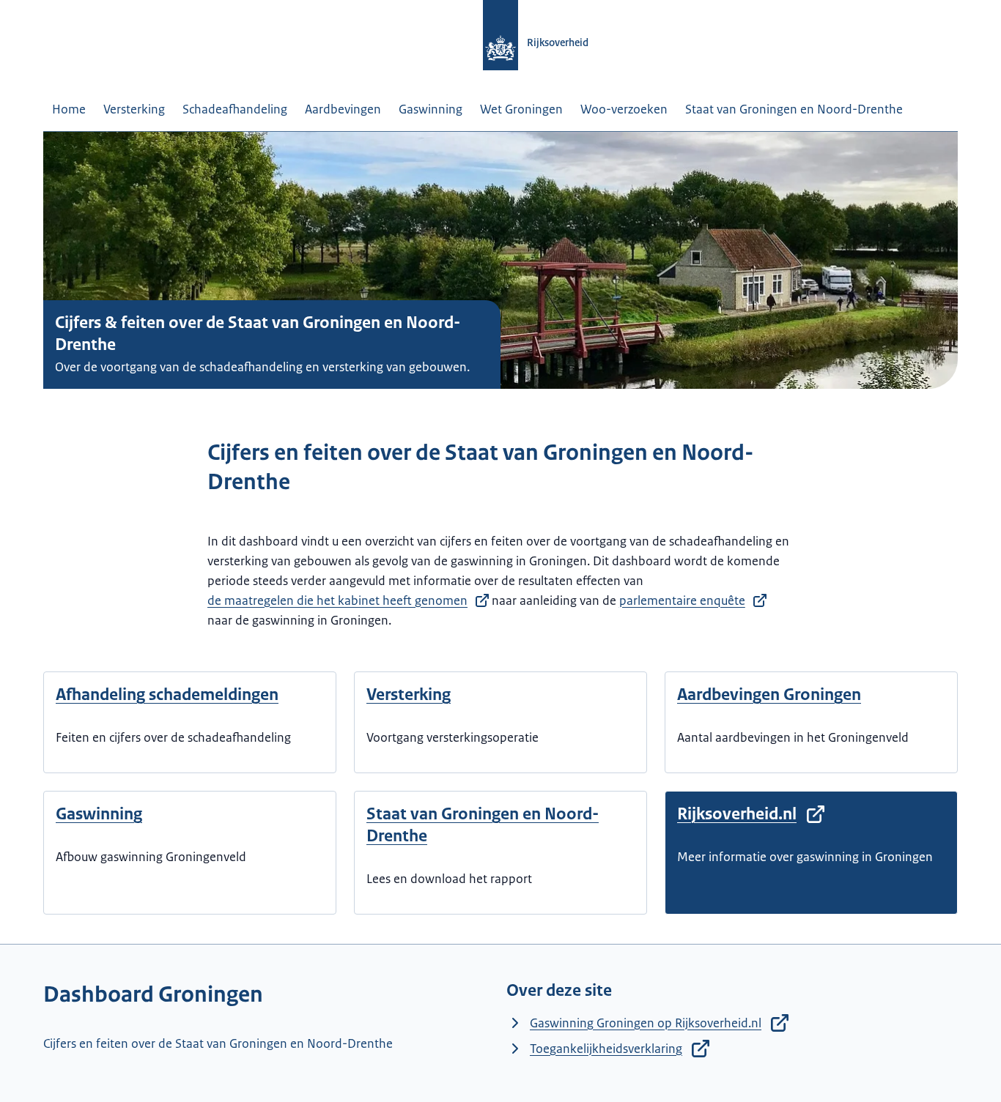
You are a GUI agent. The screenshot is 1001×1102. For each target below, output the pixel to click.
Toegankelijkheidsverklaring (606, 1048)
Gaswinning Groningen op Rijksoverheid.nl (645, 1023)
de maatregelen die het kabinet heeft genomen (337, 600)
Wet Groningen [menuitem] (521, 109)
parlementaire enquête (682, 600)
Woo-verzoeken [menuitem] (624, 109)
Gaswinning (99, 813)
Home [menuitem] (69, 109)
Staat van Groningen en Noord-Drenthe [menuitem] (794, 109)
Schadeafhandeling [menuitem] (234, 109)
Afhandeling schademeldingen (167, 694)
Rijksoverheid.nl (737, 813)
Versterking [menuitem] (134, 109)
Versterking (408, 694)
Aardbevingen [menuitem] (343, 109)
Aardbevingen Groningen (769, 694)
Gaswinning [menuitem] (430, 109)
